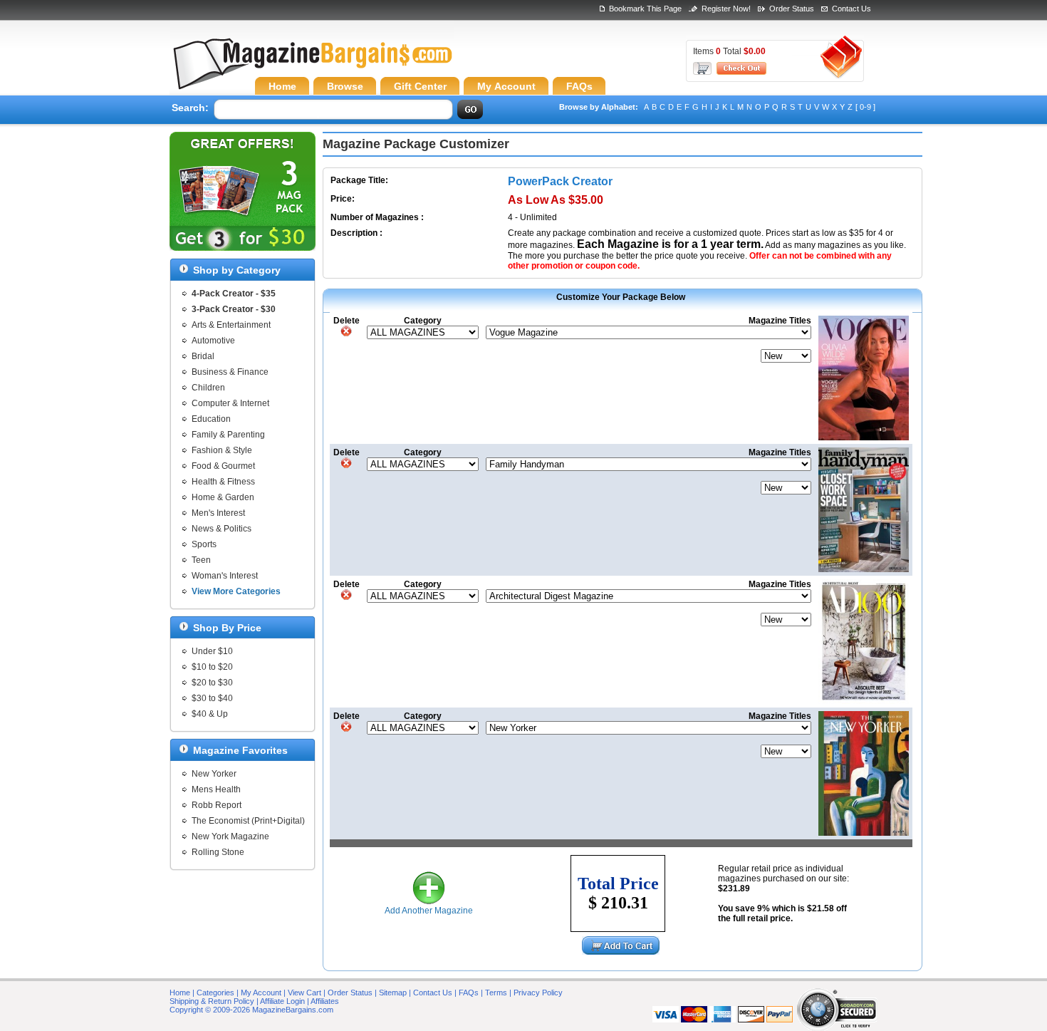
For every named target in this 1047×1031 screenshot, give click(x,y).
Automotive (213, 341)
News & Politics (221, 529)
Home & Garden (223, 497)
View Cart (304, 992)
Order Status (791, 8)
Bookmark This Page (645, 8)
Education (211, 419)
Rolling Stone (218, 852)
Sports (204, 544)
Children (208, 388)
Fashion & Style (222, 450)
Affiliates (325, 1001)
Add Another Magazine (429, 911)
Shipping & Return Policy (212, 1001)
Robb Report (216, 805)
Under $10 (212, 651)
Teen (201, 560)
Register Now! (726, 8)
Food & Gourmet (223, 466)
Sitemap (393, 992)
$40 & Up (210, 714)
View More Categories (236, 591)
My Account (261, 992)
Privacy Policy (538, 992)
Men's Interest (218, 513)
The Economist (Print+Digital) (248, 821)
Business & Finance (230, 372)
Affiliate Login (282, 1001)
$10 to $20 (212, 667)
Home (180, 992)
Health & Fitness (223, 482)
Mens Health (216, 789)
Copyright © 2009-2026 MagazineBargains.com (251, 1009)
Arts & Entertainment (231, 325)
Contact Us (851, 8)
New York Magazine (230, 836)
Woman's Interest (225, 576)
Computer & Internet (230, 403)
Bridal (203, 356)
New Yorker (214, 774)
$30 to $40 (212, 698)
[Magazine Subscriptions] (312, 68)
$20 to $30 (212, 683)
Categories (215, 992)
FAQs (469, 992)
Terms (496, 992)
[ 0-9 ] (865, 107)
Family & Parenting (228, 435)
